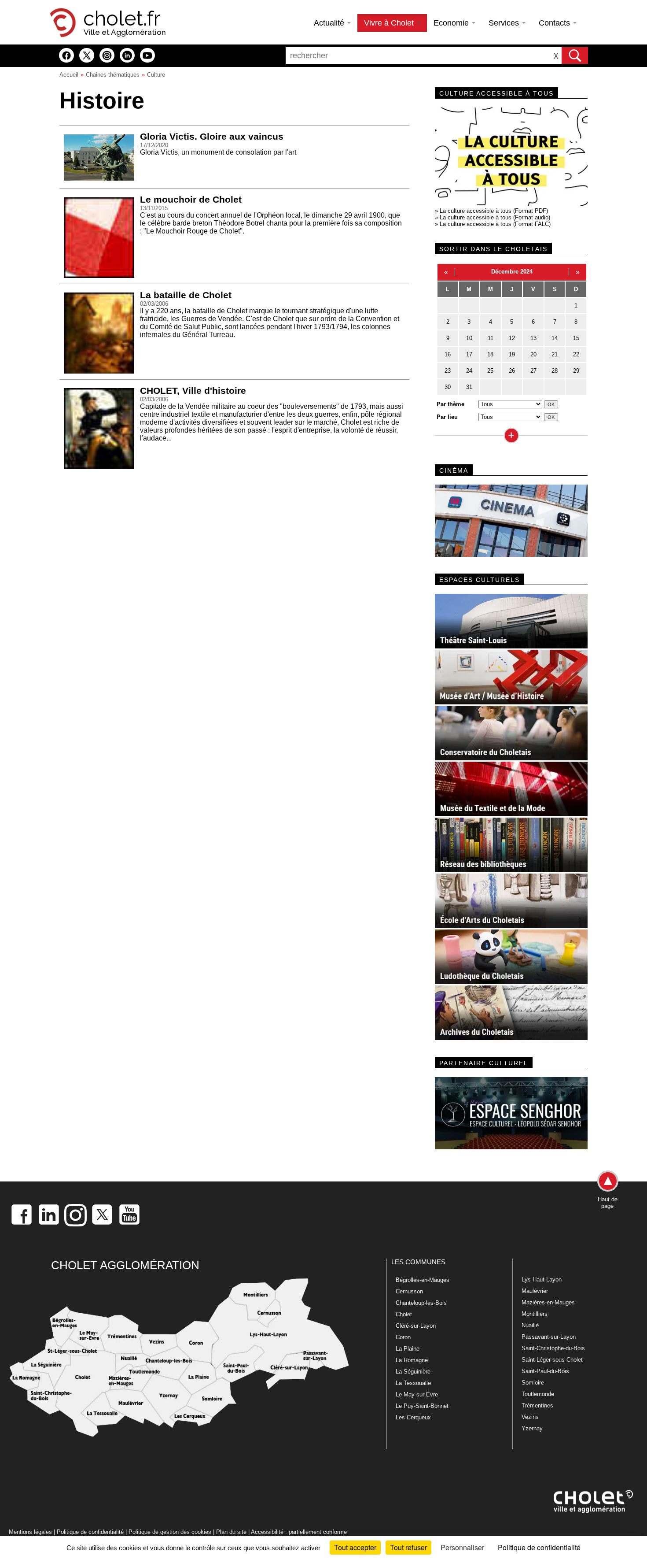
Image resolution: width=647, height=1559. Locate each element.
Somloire (533, 1382)
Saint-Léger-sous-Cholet (552, 1359)
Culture (156, 74)
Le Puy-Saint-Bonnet (422, 1406)
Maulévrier (535, 1291)
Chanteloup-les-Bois (421, 1303)
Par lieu (447, 417)
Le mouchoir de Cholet (191, 199)
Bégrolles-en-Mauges (422, 1280)
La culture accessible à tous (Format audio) (495, 217)
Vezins (530, 1417)
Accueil (68, 74)
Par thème (450, 404)
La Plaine (407, 1348)
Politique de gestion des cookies (170, 1532)
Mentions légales (30, 1532)
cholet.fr (122, 18)
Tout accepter (355, 1547)
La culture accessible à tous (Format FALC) (495, 224)
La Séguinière (413, 1371)
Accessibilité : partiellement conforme (299, 1532)
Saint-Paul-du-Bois (545, 1371)
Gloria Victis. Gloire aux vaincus (211, 136)
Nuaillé (530, 1325)
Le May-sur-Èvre (417, 1394)
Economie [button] (452, 23)
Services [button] (505, 23)
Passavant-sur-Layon (549, 1336)
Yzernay (532, 1428)
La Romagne (412, 1360)
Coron (403, 1337)
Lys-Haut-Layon (542, 1279)
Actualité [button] (330, 23)
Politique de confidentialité (90, 1532)
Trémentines (537, 1405)
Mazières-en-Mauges (548, 1302)
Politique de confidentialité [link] (539, 1547)
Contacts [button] (555, 23)
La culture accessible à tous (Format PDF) (494, 210)
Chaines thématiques (113, 74)
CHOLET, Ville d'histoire (193, 390)
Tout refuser (408, 1547)
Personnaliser (462, 1547)
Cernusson (409, 1291)
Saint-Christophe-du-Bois (553, 1348)
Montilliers (535, 1314)
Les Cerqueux (413, 1417)
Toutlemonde (538, 1394)
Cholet (404, 1314)
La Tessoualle (413, 1383)
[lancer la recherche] (575, 55)
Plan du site (231, 1532)
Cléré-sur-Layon (416, 1325)
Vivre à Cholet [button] (390, 23)
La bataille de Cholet (186, 295)
